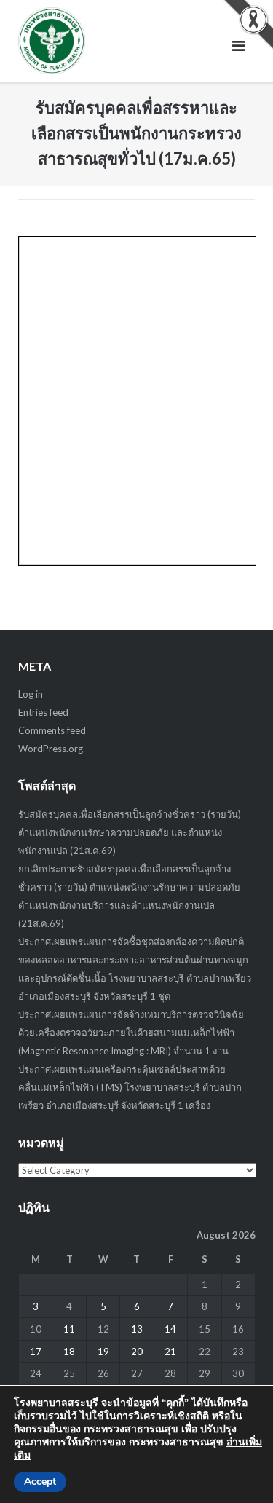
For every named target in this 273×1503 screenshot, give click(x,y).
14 (170, 1329)
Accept (40, 1481)
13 (137, 1329)
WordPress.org (50, 748)
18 (69, 1351)
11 (69, 1329)
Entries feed (43, 712)
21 (170, 1351)
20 (137, 1351)
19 (103, 1351)
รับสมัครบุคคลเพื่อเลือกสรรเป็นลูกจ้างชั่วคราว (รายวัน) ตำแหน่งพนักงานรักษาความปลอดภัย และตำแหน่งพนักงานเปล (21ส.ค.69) (129, 832)
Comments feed (52, 730)
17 (35, 1351)
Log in (30, 694)
